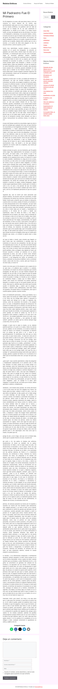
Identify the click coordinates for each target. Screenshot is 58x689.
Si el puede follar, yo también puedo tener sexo (49, 113)
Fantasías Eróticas (48, 35)
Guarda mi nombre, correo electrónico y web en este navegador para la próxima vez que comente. (19, 672)
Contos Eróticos (27, 3)
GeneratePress (39, 686)
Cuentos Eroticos (48, 33)
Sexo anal (46, 50)
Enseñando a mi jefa (49, 95)
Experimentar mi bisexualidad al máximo (48, 107)
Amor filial (46, 31)
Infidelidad (46, 40)
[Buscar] (53, 17)
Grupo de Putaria (38, 3)
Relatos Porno (47, 47)
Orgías (45, 45)
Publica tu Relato (49, 3)
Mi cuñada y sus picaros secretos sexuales (48, 81)
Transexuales (47, 52)
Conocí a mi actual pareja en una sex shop (48, 86)
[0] (15, 629)
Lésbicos (46, 42)
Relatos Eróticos (10, 3)
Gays (44, 38)
